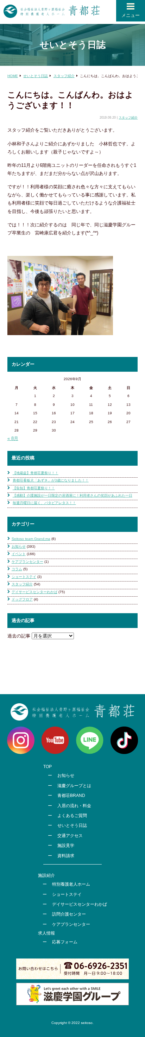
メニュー (130, 15)
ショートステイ (24, 577)
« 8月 (12, 438)
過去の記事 (18, 636)
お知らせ (19, 546)
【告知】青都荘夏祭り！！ (34, 488)
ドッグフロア (22, 599)
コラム (17, 569)
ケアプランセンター (27, 562)
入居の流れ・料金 (74, 805)
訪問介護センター (69, 914)
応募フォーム (64, 941)
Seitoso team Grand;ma (31, 539)
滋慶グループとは (74, 785)
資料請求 (65, 855)
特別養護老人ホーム (71, 884)
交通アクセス (70, 835)
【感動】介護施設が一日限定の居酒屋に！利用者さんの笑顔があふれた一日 (72, 495)
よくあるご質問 (72, 815)
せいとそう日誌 (72, 825)
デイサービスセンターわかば (34, 592)
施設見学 (65, 845)
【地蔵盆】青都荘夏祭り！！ (35, 473)
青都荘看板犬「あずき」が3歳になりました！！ (51, 480)
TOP (47, 766)
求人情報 (46, 933)
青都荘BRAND (71, 795)
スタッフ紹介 (128, 117)
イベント (19, 554)
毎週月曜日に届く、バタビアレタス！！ (44, 503)
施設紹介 (46, 875)
